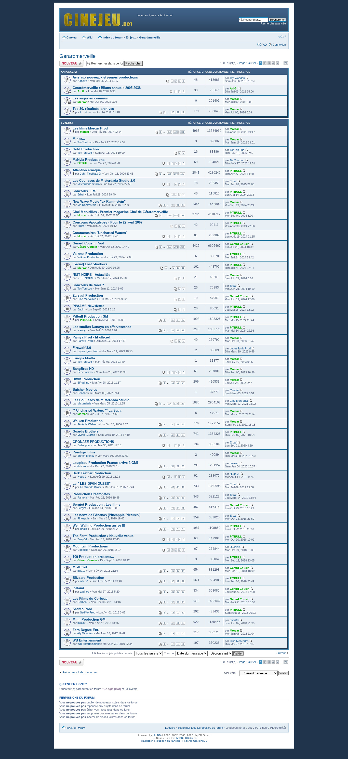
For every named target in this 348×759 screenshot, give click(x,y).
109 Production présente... (93, 557)
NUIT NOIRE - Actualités (91, 275)
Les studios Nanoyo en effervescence (102, 327)
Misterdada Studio (88, 184)
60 (172, 623)
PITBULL (83, 163)
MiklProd (80, 567)
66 (178, 320)
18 (183, 518)
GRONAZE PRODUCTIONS (93, 442)
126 (182, 403)
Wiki (89, 37)
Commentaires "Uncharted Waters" (100, 233)
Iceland (78, 588)
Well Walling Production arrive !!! (99, 525)
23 (183, 497)
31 (183, 508)
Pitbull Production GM (90, 316)
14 (183, 383)
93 (172, 602)
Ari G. (81, 91)
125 (176, 403)
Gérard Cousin (87, 246)
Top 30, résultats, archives (93, 109)
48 (172, 435)
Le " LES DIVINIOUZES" (92, 484)
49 (178, 435)
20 (183, 612)
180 (176, 215)
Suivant (281, 653)
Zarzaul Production (88, 295)
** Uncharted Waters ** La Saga (97, 410)
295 (182, 247)
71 (172, 529)
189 (176, 174)
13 (178, 383)
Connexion (279, 44)
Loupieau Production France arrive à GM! (105, 463)
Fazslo (84, 112)
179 (169, 215)
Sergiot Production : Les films (96, 504)
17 (178, 518)
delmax (81, 466)
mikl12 (81, 570)
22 (178, 497)
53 (183, 466)
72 (178, 529)
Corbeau (82, 602)
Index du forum (113, 37)
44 (183, 571)
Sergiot (81, 507)
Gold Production (86, 149)
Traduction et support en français (160, 740)
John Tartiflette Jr (90, 173)
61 (178, 623)
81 (172, 330)
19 (178, 612)
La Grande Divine (91, 487)
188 (169, 174)
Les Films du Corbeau (90, 598)
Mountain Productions (90, 546)
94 (178, 602)
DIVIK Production (86, 379)
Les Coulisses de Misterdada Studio (101, 400)
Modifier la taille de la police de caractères (282, 36)
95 (183, 602)
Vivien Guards (86, 434)
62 (183, 623)
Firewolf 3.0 (82, 348)
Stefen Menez (86, 455)
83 (183, 330)
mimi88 (81, 622)
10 (173, 112)
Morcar (82, 101)
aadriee (84, 591)
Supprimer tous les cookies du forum (200, 727)
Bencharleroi (85, 372)
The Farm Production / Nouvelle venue (103, 536)
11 (178, 112)
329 (169, 132)
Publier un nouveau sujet (71, 63)
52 (183, 424)
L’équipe (170, 727)
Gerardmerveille (149, 37)
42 (172, 571)
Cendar (82, 393)
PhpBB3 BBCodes (185, 738)
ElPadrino (83, 382)
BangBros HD (83, 369)
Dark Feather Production (92, 473)
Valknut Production (88, 254)
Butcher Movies (85, 389)
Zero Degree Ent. (86, 630)
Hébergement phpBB (194, 740)
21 (285, 63)
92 (183, 205)
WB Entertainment (87, 640)
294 (176, 247)
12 (183, 112)
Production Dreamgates (91, 494)
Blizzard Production (88, 578)
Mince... (79, 139)
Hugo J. (82, 476)
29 (172, 508)
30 (178, 508)
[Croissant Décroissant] (226, 653)
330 (176, 132)
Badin (80, 309)
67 (183, 320)
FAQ (264, 44)
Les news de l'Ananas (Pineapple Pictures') (106, 515)
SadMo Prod (82, 609)
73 (183, 529)
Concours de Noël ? (88, 285)
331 (182, 132)
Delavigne (83, 445)
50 (172, 424)
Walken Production (88, 421)
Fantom (82, 497)
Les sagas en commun (90, 98)
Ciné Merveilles (86, 298)
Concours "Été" (85, 191)
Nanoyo (82, 80)
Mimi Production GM (89, 619)
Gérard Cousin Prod (88, 243)
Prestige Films (84, 452)
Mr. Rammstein (86, 204)
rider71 (84, 581)
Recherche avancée (273, 23)
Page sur (247, 62)
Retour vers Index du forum (79, 672)
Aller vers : (230, 672)
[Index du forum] (99, 18)
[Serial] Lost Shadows (90, 264)
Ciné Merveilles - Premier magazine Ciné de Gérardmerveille (120, 212)
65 (172, 320)
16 (172, 518)
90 (172, 205)
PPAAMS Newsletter (88, 306)
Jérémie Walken (87, 424)
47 (172, 487)
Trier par (170, 653)
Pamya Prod (85, 340)
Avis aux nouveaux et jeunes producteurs (105, 77)
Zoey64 (82, 539)
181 (182, 215)
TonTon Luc (84, 142)
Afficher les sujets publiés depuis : (113, 653)
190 (182, 174)
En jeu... (131, 37)
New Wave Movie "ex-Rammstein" (99, 201)
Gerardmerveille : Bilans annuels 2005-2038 (107, 88)
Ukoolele (82, 549)
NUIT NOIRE (85, 278)
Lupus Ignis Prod (87, 351)
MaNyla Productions (88, 160)
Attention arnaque (87, 170)
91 (178, 205)
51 (178, 424)
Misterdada (84, 403)
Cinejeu (71, 37)
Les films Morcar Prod (90, 128)
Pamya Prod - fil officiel (91, 337)
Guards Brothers (86, 431)
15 (183, 633)
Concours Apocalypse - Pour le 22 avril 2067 (107, 222)
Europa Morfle (84, 358)
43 (178, 571)
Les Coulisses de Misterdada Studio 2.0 (104, 180)
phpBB (157, 735)
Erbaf (233, 181)
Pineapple (83, 518)
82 (178, 330)
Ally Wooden (237, 78)
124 (169, 403)
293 (169, 247)
